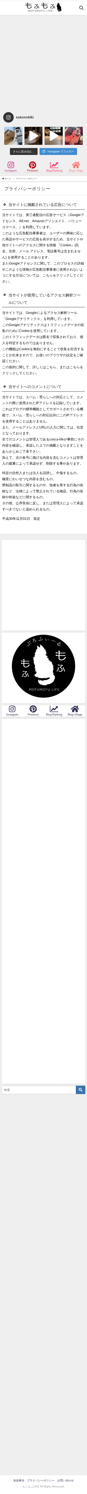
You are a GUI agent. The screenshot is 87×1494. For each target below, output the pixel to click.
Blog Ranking (54, 170)
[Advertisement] (43, 62)
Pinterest (32, 170)
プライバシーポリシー (40, 1480)
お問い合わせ (65, 1480)
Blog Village (76, 170)
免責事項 (18, 1480)
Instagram (11, 170)
